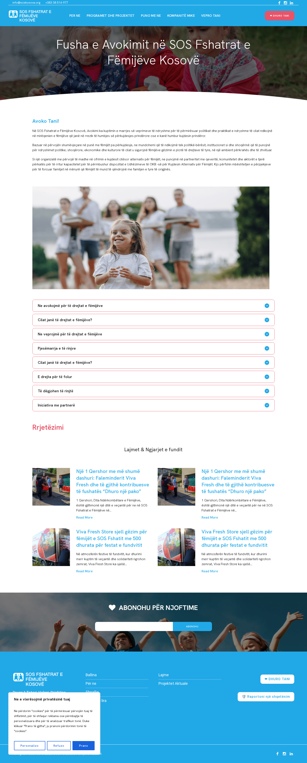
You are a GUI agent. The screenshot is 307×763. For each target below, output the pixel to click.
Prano (83, 746)
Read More (84, 517)
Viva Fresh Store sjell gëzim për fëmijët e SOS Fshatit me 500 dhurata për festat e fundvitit (111, 538)
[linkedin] (291, 3)
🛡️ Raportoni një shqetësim (266, 697)
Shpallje (92, 692)
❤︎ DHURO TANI (277, 679)
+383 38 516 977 (56, 2)
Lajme (164, 675)
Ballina (91, 675)
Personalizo (29, 746)
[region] (54, 723)
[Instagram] (285, 3)
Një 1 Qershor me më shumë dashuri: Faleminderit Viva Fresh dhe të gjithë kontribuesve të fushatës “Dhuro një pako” (112, 481)
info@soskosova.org (26, 2)
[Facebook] (279, 3)
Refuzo (58, 746)
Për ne (91, 683)
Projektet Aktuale (173, 683)
